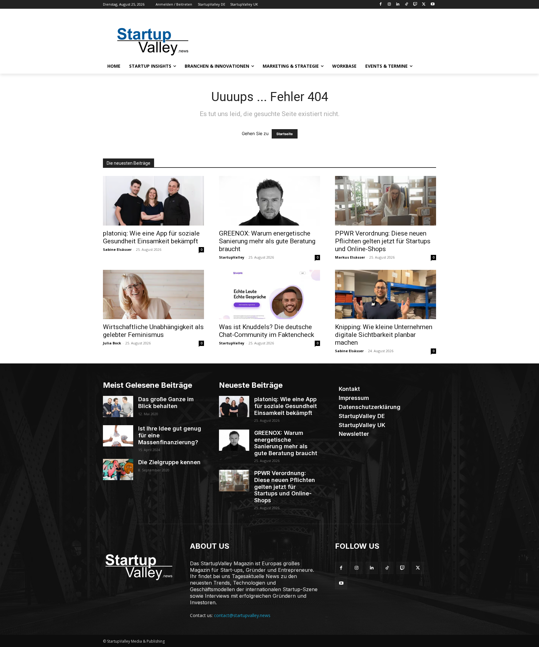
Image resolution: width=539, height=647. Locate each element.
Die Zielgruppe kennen (169, 462)
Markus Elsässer (350, 257)
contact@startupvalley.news (242, 615)
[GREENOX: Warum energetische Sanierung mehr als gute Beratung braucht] (269, 201)
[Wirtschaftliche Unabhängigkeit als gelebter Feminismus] (153, 294)
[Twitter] (423, 4)
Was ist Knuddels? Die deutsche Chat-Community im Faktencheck (266, 330)
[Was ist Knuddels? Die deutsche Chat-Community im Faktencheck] (269, 294)
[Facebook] (380, 4)
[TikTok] (406, 4)
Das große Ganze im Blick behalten (166, 402)
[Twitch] (415, 4)
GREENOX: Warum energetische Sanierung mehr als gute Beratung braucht (267, 241)
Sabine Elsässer (117, 249)
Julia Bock (112, 343)
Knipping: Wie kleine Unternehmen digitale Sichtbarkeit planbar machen (383, 334)
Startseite (284, 134)
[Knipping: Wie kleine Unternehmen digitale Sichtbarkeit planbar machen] (385, 294)
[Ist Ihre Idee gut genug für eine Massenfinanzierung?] (118, 435)
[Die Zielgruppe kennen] (118, 469)
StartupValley (231, 257)
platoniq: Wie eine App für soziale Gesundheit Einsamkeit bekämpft (151, 237)
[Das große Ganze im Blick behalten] (118, 406)
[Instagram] (389, 4)
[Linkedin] (397, 4)
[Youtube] (432, 4)
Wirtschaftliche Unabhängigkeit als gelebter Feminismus (153, 330)
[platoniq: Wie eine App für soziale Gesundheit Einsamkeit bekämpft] (153, 201)
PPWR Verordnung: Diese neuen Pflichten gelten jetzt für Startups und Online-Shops (382, 241)
